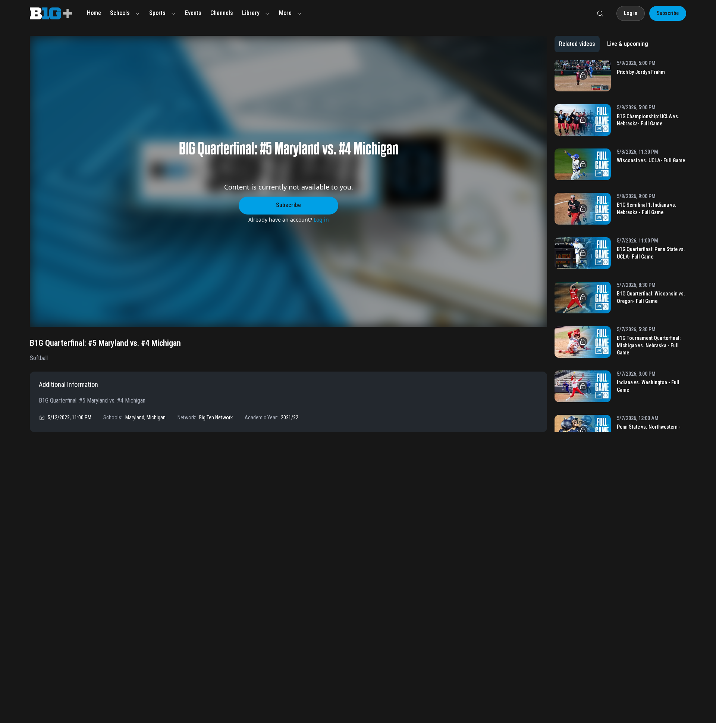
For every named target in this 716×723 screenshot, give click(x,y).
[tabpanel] (620, 246)
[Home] (51, 13)
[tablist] (604, 44)
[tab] (577, 44)
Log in (321, 219)
